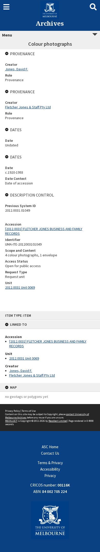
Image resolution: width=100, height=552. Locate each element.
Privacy (50, 475)
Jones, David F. (20, 370)
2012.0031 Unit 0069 (24, 358)
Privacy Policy (12, 411)
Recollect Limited (57, 421)
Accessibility (50, 469)
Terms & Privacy (50, 462)
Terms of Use (29, 411)
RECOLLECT (11, 421)
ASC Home (50, 446)
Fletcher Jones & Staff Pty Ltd (32, 375)
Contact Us (50, 453)
